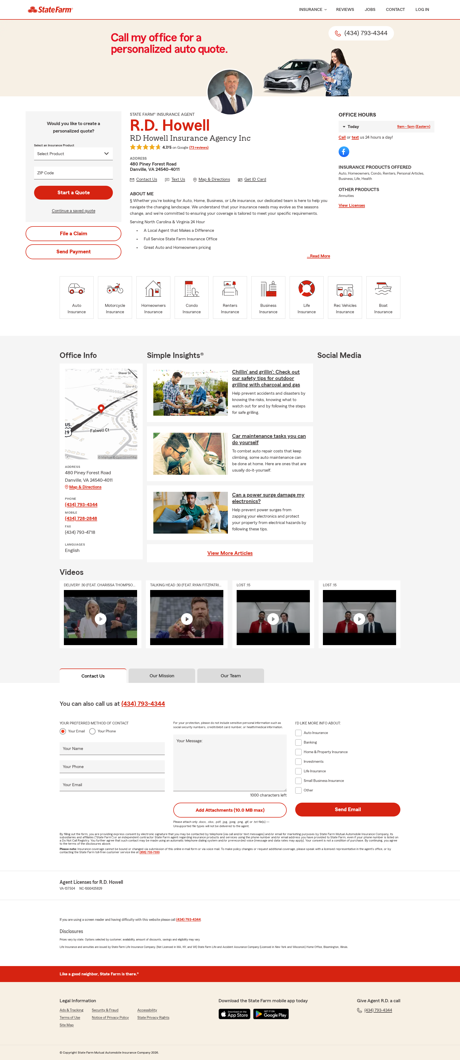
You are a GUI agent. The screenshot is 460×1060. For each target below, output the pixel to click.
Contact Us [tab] (93, 676)
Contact (395, 9)
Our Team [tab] (231, 675)
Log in (422, 9)
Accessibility (147, 1010)
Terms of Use (70, 1018)
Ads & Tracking (71, 1010)
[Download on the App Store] (234, 1014)
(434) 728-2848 (81, 518)
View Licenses (352, 205)
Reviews (345, 9)
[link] (50, 9)
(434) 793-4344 (81, 504)
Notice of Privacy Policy (110, 1018)
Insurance (310, 9)
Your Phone (107, 731)
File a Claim (73, 233)
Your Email (76, 731)
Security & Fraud (105, 1010)
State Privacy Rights (153, 1018)
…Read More (318, 256)
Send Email (348, 809)
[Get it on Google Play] (271, 1014)
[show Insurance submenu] (324, 9)
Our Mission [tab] (162, 675)
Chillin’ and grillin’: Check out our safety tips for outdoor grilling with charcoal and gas (266, 378)
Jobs (370, 9)
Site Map (67, 1025)
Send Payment (73, 251)
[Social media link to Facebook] (344, 151)
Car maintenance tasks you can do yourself (269, 439)
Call (342, 137)
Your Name (73, 748)
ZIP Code (45, 173)
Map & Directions (85, 487)
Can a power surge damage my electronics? (268, 498)
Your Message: (189, 741)
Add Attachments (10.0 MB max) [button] (230, 810)
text (355, 137)
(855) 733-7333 (149, 852)
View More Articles (230, 553)
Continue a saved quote (73, 211)
